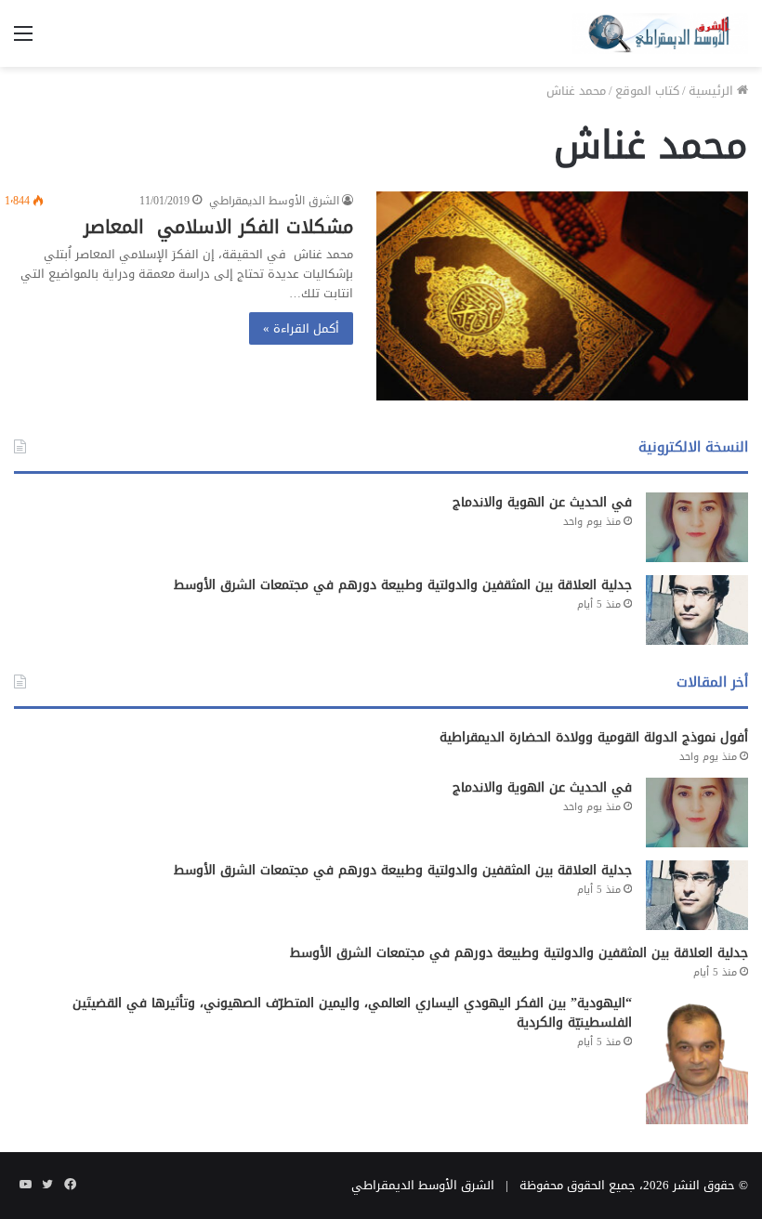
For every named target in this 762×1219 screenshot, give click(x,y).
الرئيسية (713, 90)
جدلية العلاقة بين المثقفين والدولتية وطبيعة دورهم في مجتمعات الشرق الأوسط (403, 584)
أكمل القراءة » (301, 328)
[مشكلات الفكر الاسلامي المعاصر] (562, 296)
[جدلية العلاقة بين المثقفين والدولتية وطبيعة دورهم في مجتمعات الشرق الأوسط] (697, 610)
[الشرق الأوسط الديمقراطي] (660, 33)
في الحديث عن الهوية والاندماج (542, 502)
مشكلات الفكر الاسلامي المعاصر (218, 226)
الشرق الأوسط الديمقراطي (274, 200)
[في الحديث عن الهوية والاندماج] (697, 527)
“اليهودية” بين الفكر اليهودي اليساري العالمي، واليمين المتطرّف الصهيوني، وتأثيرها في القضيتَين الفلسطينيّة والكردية (352, 1012)
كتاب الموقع (647, 90)
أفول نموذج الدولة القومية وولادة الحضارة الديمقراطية (594, 737)
